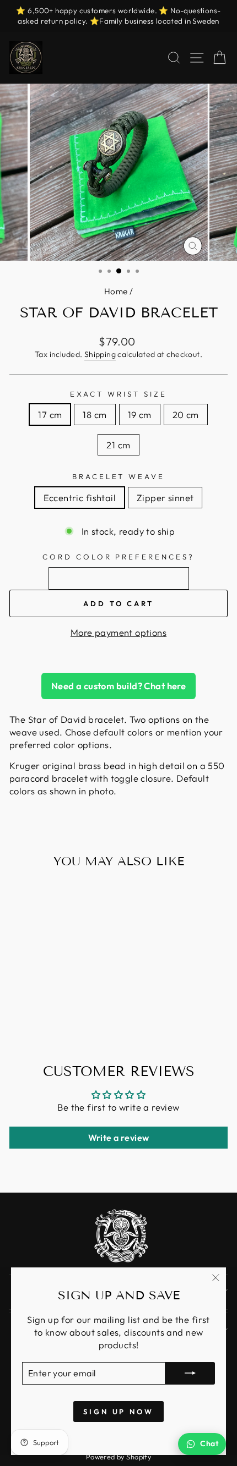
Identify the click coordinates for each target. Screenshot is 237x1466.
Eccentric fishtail (80, 497)
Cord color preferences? (118, 556)
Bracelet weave (118, 476)
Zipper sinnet (165, 497)
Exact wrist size (118, 393)
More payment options (118, 632)
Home (116, 291)
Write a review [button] (118, 1137)
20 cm (186, 414)
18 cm (94, 414)
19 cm (140, 414)
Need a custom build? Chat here (118, 685)
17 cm (50, 414)
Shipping (100, 354)
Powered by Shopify (118, 1456)
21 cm (118, 445)
